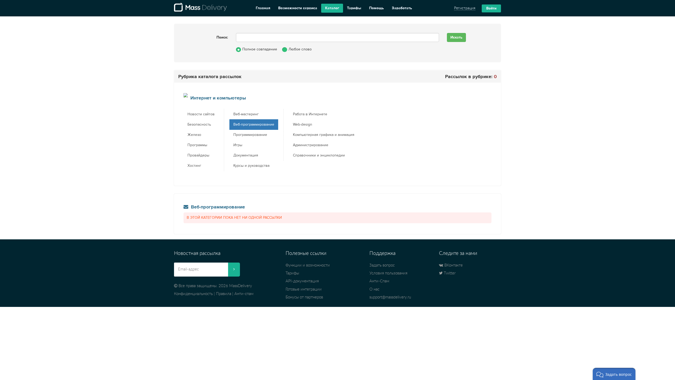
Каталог (332, 8)
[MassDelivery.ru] (200, 8)
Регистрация (464, 8)
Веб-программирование (253, 124)
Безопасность (199, 124)
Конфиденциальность (193, 294)
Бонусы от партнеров (304, 297)
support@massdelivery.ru (390, 297)
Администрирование (310, 145)
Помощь (376, 8)
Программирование (250, 135)
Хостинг (194, 166)
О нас (374, 289)
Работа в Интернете (310, 114)
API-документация (302, 281)
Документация (245, 155)
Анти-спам (243, 294)
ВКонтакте (453, 265)
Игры (237, 145)
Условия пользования (388, 273)
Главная (263, 8)
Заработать (402, 8)
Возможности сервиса (297, 8)
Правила (223, 294)
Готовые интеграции (304, 289)
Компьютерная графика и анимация (323, 135)
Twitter (449, 273)
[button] (614, 374)
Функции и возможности (308, 265)
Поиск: (222, 37)
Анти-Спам (379, 281)
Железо (194, 135)
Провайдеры (198, 155)
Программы (197, 145)
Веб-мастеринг (246, 114)
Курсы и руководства (251, 166)
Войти (491, 8)
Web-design (302, 124)
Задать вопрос (382, 265)
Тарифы (354, 8)
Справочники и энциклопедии (319, 155)
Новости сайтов (201, 114)
